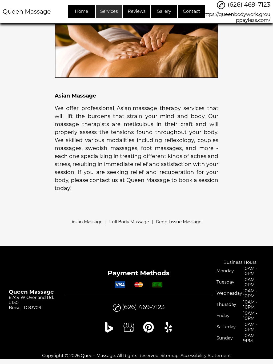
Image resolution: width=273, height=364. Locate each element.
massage (67, 124)
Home (81, 11)
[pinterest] (148, 331)
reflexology (179, 140)
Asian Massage (87, 221)
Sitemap (169, 355)
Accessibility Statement (205, 355)
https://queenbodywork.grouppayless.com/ (236, 17)
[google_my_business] (128, 331)
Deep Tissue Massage (179, 221)
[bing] (109, 331)
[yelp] (168, 331)
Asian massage (137, 108)
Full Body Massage (129, 221)
